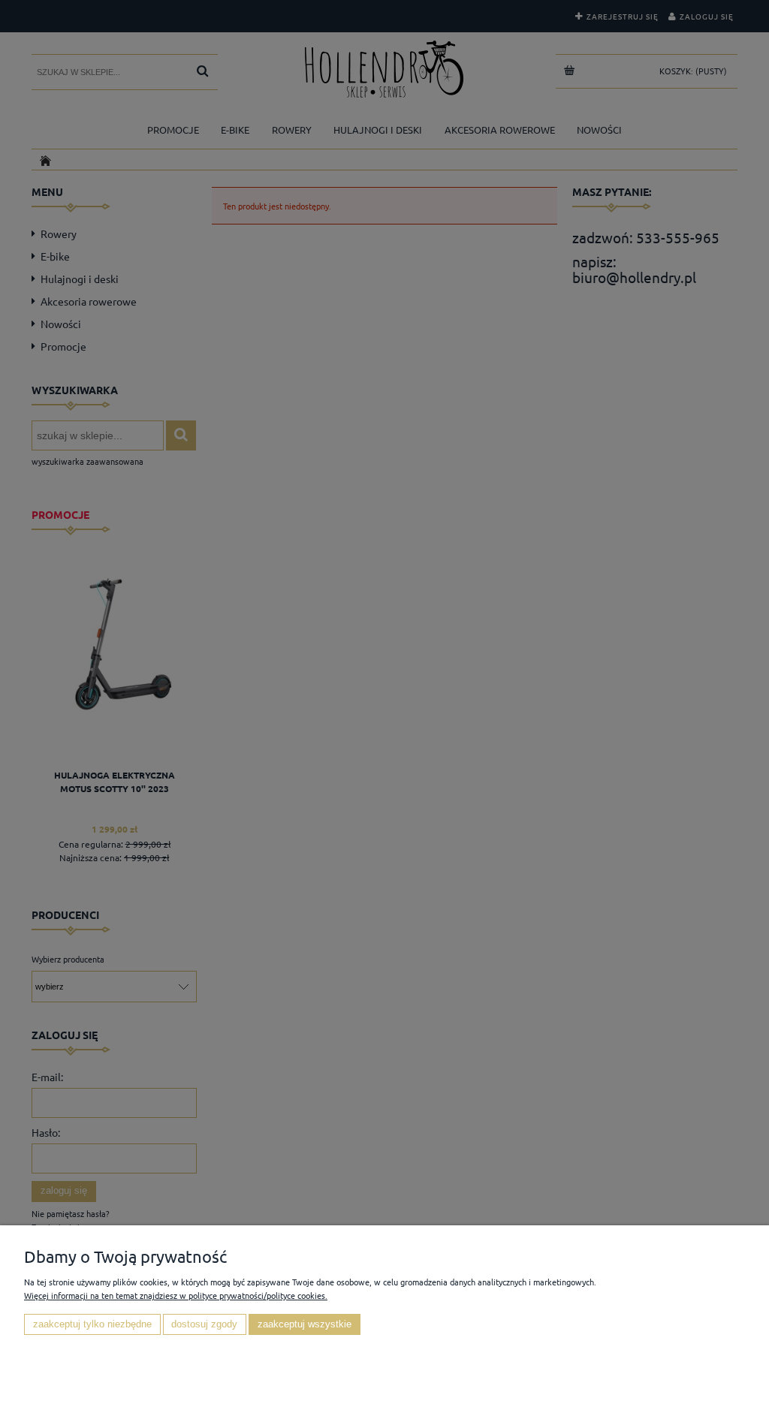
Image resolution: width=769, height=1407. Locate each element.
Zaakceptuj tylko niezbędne (92, 1324)
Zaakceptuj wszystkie (304, 1324)
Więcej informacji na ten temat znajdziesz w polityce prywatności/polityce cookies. (175, 1295)
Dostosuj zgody (204, 1324)
